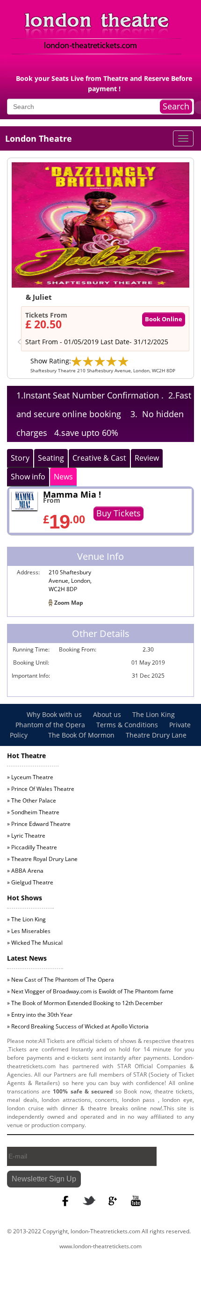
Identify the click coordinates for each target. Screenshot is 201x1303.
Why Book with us (55, 714)
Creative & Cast (99, 458)
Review (147, 458)
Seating (51, 458)
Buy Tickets (118, 513)
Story (20, 458)
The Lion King (153, 714)
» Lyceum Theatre (30, 777)
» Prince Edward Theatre (39, 824)
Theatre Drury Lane (156, 735)
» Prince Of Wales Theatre (40, 789)
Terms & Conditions (128, 724)
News (63, 476)
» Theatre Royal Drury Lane (42, 859)
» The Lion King (26, 919)
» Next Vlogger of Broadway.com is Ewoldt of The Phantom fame (90, 991)
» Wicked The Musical (35, 943)
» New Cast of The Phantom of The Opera (60, 980)
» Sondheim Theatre (33, 812)
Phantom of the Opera (51, 724)
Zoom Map (68, 603)
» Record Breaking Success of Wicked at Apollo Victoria (78, 1026)
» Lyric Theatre (26, 836)
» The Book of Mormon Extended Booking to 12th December (85, 1003)
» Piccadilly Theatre (32, 847)
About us (108, 714)
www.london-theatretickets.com (100, 1246)
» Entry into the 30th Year (39, 1015)
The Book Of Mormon (81, 735)
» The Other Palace (31, 800)
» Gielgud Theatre (30, 882)
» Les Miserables (28, 931)
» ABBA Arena (25, 871)
